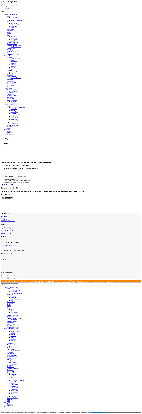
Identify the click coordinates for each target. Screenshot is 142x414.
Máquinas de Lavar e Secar (14, 318)
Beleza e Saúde (8, 361)
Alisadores (10, 365)
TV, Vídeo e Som (8, 377)
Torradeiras (13, 336)
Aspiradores (10, 352)
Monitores (9, 404)
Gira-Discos (14, 389)
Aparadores (14, 364)
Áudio (9, 378)
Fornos (9, 306)
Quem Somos (4, 216)
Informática (7, 402)
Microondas (10, 343)
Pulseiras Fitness (15, 375)
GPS (8, 401)
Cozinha (9, 330)
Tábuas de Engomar (16, 350)
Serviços (3, 218)
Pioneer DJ (17, 387)
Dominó (13, 313)
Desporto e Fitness (12, 373)
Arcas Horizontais (15, 290)
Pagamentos (4, 231)
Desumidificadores (12, 356)
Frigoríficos (10, 294)
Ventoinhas (10, 347)
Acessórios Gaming (9, 407)
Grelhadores (10, 358)
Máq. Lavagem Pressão (13, 327)
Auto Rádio (14, 381)
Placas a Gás (14, 311)
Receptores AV (14, 393)
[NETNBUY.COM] (6, 3)
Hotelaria (9, 325)
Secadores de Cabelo (12, 368)
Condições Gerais (5, 227)
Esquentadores (11, 302)
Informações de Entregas (7, 230)
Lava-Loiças (10, 322)
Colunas (13, 383)
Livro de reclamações (6, 245)
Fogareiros (10, 359)
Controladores (14, 384)
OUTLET (6, 408)
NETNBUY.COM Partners (8, 221)
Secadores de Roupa (16, 319)
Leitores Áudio (14, 390)
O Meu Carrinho (9, 185)
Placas (9, 308)
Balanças (13, 340)
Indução (13, 309)
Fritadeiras (13, 339)
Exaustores (10, 303)
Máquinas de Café (12, 344)
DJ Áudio (13, 386)
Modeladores (10, 367)
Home (5, 138)
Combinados (14, 296)
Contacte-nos (4, 219)
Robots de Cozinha (15, 331)
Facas (12, 342)
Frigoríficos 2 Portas (16, 299)
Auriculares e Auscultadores (18, 380)
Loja (2, 185)
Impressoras (10, 405)
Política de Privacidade (6, 229)
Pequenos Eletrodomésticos (11, 328)
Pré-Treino (13, 374)
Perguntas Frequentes (6, 233)
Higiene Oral (10, 371)
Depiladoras (10, 370)
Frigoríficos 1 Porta (16, 297)
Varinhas (13, 333)
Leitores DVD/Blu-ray (13, 398)
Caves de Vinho (11, 324)
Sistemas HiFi (14, 392)
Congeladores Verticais (16, 293)
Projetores (9, 399)
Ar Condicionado (11, 355)
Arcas (8, 288)
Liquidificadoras (15, 334)
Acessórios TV (14, 396)
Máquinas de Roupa (12, 315)
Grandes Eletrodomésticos (11, 287)
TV (8, 395)
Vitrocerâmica (14, 312)
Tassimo (13, 346)
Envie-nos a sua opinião (7, 239)
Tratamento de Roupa (12, 349)
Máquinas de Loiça (12, 321)
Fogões (9, 305)
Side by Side (14, 300)
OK (92, 412)
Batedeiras (13, 337)
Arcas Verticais (14, 291)
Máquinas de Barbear (12, 362)
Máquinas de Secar (12, 316)
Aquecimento (10, 353)
